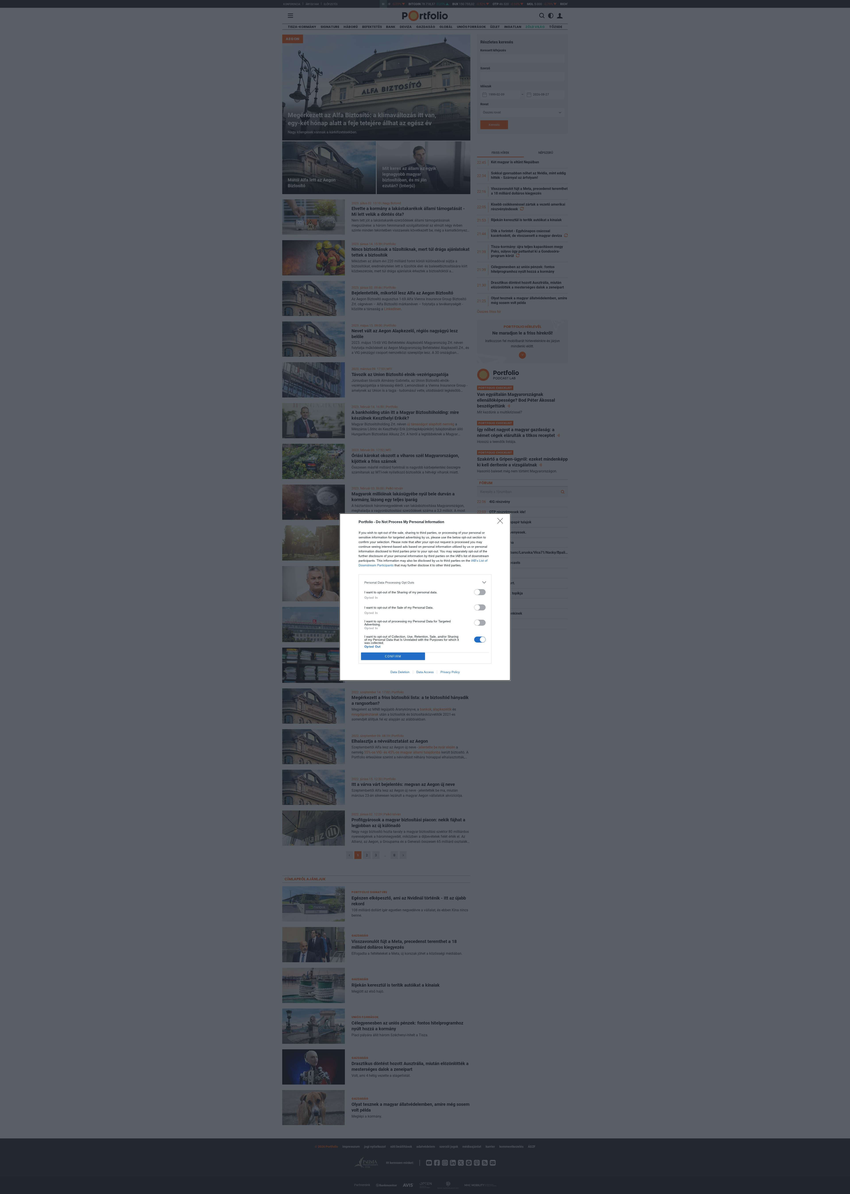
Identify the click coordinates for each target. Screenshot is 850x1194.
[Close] (501, 522)
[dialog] (425, 597)
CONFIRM (393, 656)
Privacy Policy (450, 672)
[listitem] (425, 582)
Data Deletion (400, 672)
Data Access (425, 672)
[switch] (480, 592)
